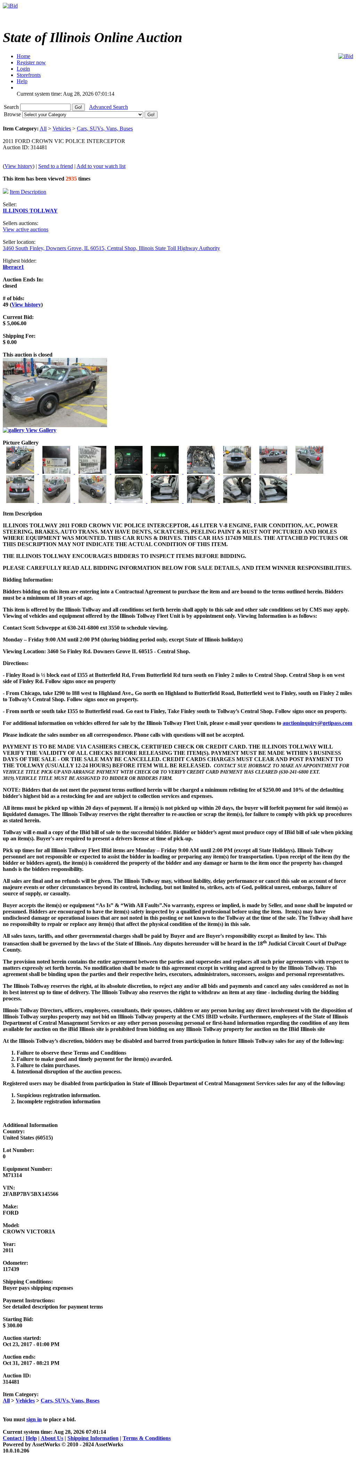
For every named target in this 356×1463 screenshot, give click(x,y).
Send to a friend (55, 166)
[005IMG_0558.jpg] (165, 472)
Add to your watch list (101, 166)
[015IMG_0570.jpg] (202, 501)
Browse (13, 114)
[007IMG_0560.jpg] (238, 472)
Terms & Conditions (147, 1438)
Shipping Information (93, 1438)
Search (12, 107)
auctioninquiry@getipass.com (317, 723)
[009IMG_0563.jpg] (309, 472)
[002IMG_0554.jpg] (57, 472)
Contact (13, 1438)
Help (31, 1438)
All (43, 128)
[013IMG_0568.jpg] (129, 501)
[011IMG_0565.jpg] (57, 501)
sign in (34, 1419)
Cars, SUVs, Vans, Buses (105, 128)
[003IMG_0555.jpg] (93, 472)
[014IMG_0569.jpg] (165, 501)
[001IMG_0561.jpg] (21, 472)
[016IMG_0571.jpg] (238, 501)
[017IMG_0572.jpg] (273, 501)
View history (19, 166)
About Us (52, 1438)
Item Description (28, 192)
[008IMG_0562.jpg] (274, 472)
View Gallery (40, 430)
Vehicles (61, 128)
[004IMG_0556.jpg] (129, 472)
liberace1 (13, 267)
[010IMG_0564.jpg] (21, 501)
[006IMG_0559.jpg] (202, 472)
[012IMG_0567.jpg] (93, 501)
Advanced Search (108, 107)
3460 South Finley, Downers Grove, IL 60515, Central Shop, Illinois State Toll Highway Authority (111, 248)
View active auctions (25, 229)
